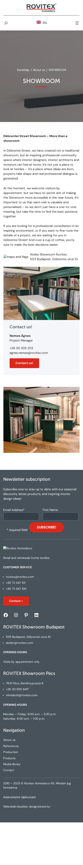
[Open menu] (77, 23)
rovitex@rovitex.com (20, 577)
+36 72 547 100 (16, 589)
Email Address (13, 510)
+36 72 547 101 (15, 583)
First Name (50, 510)
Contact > (16, 601)
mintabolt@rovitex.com (21, 695)
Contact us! (24, 363)
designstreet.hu (39, 806)
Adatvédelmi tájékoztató (19, 797)
